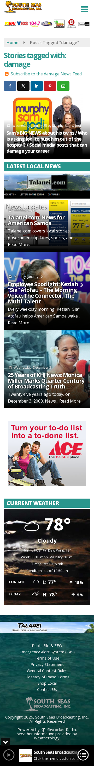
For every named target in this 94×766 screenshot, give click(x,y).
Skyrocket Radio (61, 729)
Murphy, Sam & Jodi (66, 125)
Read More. (19, 244)
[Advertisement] (47, 453)
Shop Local (47, 683)
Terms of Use (47, 658)
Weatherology (47, 737)
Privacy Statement (47, 664)
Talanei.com (19, 231)
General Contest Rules (47, 670)
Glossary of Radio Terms (47, 676)
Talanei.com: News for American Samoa (36, 220)
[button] (84, 9)
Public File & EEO (47, 645)
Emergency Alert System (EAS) (47, 651)
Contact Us (47, 689)
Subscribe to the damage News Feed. (47, 74)
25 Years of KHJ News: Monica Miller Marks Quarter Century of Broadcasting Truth (46, 380)
